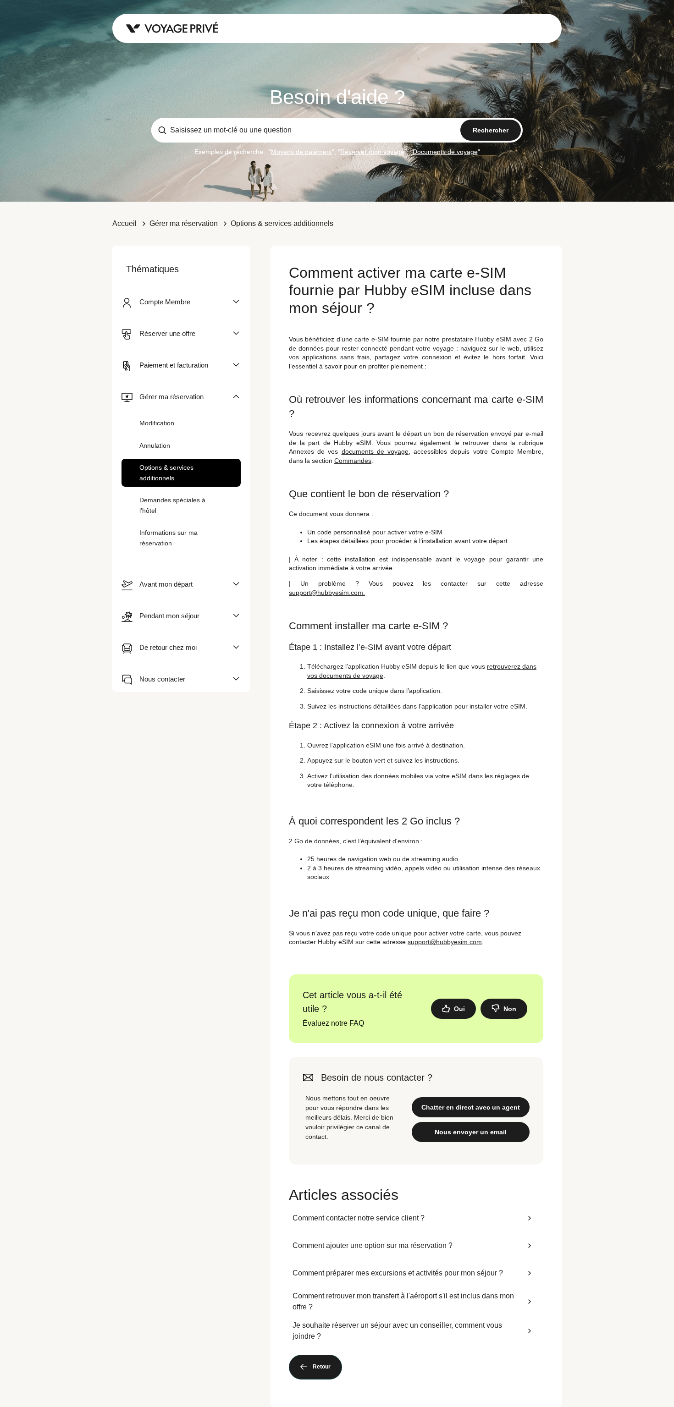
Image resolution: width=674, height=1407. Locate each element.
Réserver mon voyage (372, 151)
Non (509, 1008)
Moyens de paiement (301, 151)
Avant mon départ (166, 584)
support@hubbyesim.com (445, 941)
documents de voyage (375, 451)
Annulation (154, 445)
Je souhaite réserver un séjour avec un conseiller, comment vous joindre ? (397, 1330)
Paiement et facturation (173, 365)
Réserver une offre (167, 333)
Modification (156, 423)
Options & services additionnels (282, 223)
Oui (459, 1008)
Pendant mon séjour (169, 616)
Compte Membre (164, 302)
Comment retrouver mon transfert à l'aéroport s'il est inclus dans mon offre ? (403, 1301)
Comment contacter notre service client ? (359, 1218)
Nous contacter (162, 679)
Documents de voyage (445, 151)
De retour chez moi (168, 647)
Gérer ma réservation (183, 223)
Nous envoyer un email (471, 1132)
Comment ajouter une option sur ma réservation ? (373, 1245)
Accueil (124, 223)
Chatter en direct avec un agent (470, 1107)
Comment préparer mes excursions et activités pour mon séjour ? (398, 1273)
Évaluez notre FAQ (333, 1023)
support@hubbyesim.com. (327, 592)
